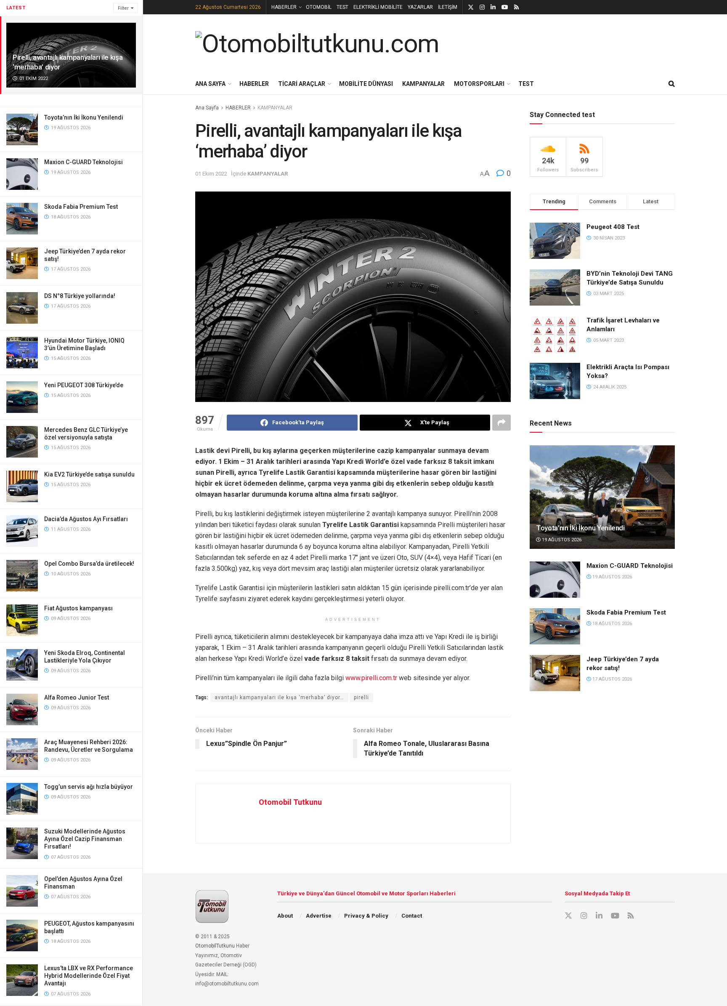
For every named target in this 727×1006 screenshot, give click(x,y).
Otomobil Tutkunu (290, 802)
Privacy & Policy (366, 916)
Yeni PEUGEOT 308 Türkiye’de (83, 385)
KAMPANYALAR (423, 83)
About (285, 916)
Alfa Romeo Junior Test (76, 697)
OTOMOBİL (319, 7)
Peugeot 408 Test (612, 227)
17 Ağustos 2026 (611, 679)
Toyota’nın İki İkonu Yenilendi (83, 117)
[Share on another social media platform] (501, 423)
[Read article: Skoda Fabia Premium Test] (555, 626)
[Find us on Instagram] (482, 7)
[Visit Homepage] (317, 43)
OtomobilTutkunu (215, 946)
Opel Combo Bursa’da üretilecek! (89, 563)
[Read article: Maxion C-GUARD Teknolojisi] (555, 580)
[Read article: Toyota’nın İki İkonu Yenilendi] (602, 497)
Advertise (319, 916)
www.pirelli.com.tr (371, 678)
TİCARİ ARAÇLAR (301, 83)
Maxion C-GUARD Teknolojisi (83, 162)
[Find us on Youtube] (504, 7)
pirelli (361, 697)
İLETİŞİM (447, 7)
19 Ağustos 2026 (561, 540)
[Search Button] (672, 83)
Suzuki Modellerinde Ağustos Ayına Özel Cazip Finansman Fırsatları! (84, 839)
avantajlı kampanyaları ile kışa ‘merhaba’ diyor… (279, 697)
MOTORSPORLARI (479, 83)
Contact (411, 916)
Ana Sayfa (207, 108)
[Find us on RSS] (516, 7)
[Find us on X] (471, 7)
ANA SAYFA (210, 83)
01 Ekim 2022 (211, 173)
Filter (123, 8)
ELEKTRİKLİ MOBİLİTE (378, 7)
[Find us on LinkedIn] (493, 7)
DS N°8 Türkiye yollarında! (79, 296)
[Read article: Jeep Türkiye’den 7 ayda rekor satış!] (555, 673)
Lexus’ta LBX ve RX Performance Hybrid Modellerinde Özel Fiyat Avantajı (88, 976)
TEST (342, 7)
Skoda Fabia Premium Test (81, 206)
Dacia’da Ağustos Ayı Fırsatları (86, 519)
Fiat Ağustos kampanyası (78, 608)
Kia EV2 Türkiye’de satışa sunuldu (89, 474)
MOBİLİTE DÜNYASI (366, 83)
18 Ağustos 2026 (611, 623)
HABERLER (284, 7)
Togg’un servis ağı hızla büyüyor (88, 786)
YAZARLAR (420, 7)
